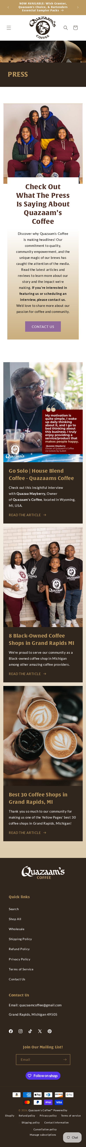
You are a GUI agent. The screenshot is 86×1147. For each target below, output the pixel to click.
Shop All (15, 919)
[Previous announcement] (8, 7)
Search (14, 909)
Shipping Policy (20, 939)
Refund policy (27, 1115)
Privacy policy (48, 1115)
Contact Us (17, 979)
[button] (9, 28)
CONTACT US (43, 326)
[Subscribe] (65, 1059)
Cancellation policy (45, 1129)
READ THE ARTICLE (25, 515)
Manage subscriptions (43, 1134)
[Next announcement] (78, 7)
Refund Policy (19, 949)
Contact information (56, 1122)
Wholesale (16, 929)
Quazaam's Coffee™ (40, 1110)
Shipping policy (31, 1122)
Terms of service (71, 1115)
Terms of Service (21, 969)
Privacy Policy (19, 959)
